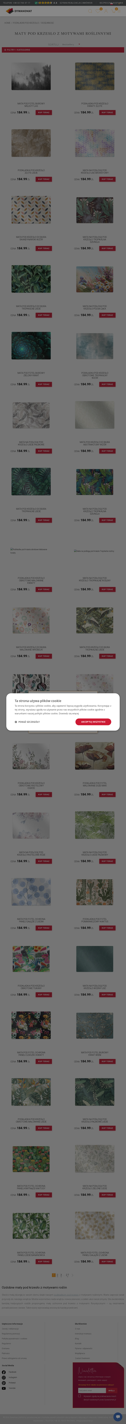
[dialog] (63, 712)
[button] (27, 722)
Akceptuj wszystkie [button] (93, 721)
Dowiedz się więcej (69, 713)
